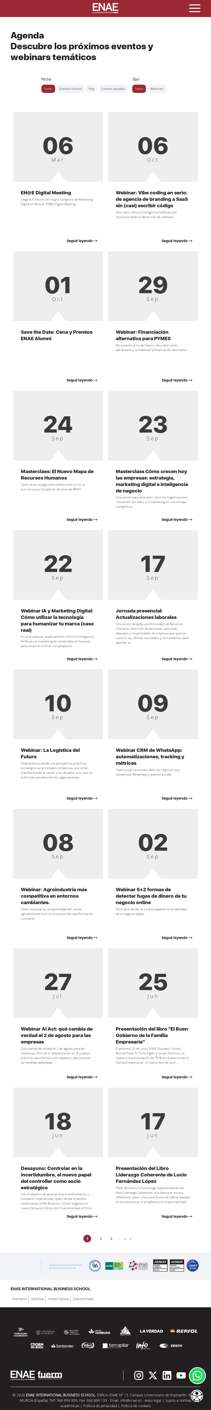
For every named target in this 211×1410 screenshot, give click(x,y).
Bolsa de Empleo (83, 1299)
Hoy (91, 88)
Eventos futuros (70, 88)
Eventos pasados (113, 88)
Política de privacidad (100, 1405)
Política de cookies (136, 1405)
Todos (48, 88)
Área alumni (19, 1299)
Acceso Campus (58, 1299)
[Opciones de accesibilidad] (196, 1396)
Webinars (157, 88)
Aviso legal (153, 1400)
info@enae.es (131, 1400)
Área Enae (37, 1299)
